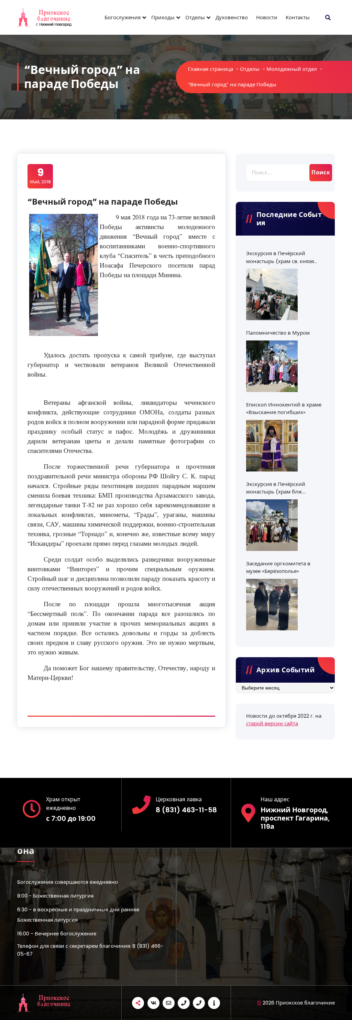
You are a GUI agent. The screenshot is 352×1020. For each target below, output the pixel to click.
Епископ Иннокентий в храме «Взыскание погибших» (283, 408)
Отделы (195, 17)
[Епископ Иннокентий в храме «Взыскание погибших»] (272, 445)
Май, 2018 (40, 175)
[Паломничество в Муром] (272, 366)
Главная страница (210, 69)
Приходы (163, 17)
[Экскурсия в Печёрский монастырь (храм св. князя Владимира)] (272, 294)
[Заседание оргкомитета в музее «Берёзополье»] (272, 604)
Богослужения (122, 17)
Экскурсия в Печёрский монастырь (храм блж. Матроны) (275, 488)
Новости (266, 17)
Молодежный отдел (291, 69)
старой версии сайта (272, 723)
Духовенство (232, 17)
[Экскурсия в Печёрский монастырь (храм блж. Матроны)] (272, 525)
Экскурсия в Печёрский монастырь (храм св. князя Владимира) (280, 257)
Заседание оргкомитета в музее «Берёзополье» (278, 567)
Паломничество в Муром (278, 332)
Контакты (298, 17)
